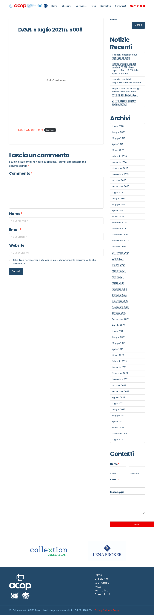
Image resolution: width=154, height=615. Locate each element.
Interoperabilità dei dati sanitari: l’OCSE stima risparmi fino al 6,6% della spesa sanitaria (125, 68)
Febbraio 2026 (119, 156)
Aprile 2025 (117, 210)
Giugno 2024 (118, 264)
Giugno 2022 (118, 409)
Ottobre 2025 (119, 180)
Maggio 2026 (118, 138)
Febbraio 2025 (119, 222)
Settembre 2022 (120, 391)
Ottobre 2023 (119, 312)
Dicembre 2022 (120, 373)
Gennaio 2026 (119, 162)
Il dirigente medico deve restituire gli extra (124, 56)
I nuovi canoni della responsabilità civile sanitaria (127, 81)
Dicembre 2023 (120, 300)
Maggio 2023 (118, 343)
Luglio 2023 (117, 331)
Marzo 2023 (118, 355)
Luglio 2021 (117, 439)
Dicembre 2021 (119, 433)
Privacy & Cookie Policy (107, 610)
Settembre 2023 (120, 319)
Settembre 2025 (120, 186)
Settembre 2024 (120, 252)
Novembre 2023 (120, 306)
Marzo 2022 (118, 427)
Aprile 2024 (118, 276)
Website (16, 245)
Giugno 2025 (118, 198)
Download (50, 130)
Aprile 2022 (117, 421)
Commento (20, 173)
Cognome (134, 474)
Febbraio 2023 (119, 361)
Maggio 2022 (118, 415)
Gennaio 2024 (119, 294)
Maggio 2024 (119, 270)
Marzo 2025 (118, 216)
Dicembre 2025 (120, 168)
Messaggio (117, 492)
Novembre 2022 (120, 379)
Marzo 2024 (118, 282)
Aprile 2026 (117, 144)
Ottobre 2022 (119, 385)
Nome (114, 464)
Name (15, 213)
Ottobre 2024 (119, 246)
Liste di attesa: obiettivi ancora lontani (124, 102)
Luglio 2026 (118, 126)
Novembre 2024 (120, 240)
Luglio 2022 (117, 403)
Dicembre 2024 (120, 234)
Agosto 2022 (118, 397)
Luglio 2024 (118, 258)
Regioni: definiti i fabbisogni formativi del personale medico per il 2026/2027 (126, 91)
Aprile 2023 (117, 349)
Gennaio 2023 (119, 367)
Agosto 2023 (118, 325)
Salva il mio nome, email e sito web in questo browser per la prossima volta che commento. (54, 262)
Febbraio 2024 (119, 288)
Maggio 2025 (118, 204)
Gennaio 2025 (119, 228)
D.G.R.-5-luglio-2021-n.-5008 (30, 130)
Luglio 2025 (117, 192)
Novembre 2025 (120, 174)
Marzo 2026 (118, 150)
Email (15, 229)
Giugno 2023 (118, 337)
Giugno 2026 (118, 132)
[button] (137, 6)
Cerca (113, 19)
